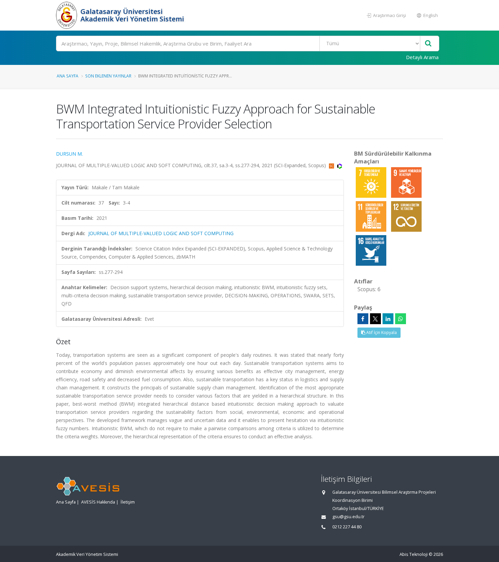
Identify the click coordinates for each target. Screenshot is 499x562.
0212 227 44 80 (347, 527)
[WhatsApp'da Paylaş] (400, 318)
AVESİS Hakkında (98, 502)
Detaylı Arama (422, 57)
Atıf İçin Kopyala (381, 332)
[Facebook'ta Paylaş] (362, 318)
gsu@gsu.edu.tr (348, 517)
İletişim (128, 502)
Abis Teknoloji (414, 554)
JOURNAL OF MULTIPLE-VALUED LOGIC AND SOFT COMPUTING (161, 233)
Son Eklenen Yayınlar (108, 75)
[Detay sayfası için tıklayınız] (371, 182)
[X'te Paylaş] (375, 318)
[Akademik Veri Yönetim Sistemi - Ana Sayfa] (67, 15)
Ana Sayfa (67, 75)
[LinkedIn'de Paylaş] (388, 318)
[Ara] (428, 43)
